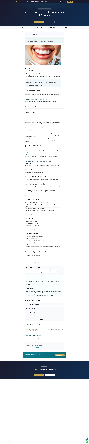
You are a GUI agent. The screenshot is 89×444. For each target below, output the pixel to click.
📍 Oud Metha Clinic (30, 347)
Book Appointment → (59, 355)
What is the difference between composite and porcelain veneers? (44, 315)
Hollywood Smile (54, 269)
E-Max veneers (37, 269)
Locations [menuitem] (37, 1)
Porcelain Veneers (29, 154)
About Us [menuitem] (32, 1)
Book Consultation (39, 374)
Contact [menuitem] (42, 1)
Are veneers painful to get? (44, 312)
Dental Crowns (46, 272)
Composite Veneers (29, 149)
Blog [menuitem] (46, 1)
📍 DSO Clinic (37, 347)
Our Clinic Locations (49, 374)
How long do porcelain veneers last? (44, 308)
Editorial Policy (38, 34)
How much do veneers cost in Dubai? (44, 304)
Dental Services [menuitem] (26, 1)
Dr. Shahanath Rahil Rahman (39, 32)
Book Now (70, 1)
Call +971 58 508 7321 (49, 22)
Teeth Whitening (39, 272)
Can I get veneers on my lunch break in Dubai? (44, 319)
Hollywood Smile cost (30, 272)
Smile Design (53, 272)
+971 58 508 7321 (64, 1)
